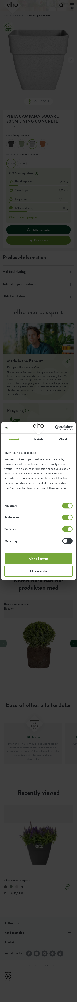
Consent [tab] (14, 439)
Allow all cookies (38, 558)
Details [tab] (38, 439)
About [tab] (63, 439)
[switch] (67, 517)
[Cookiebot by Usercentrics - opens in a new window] (57, 427)
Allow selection (39, 571)
